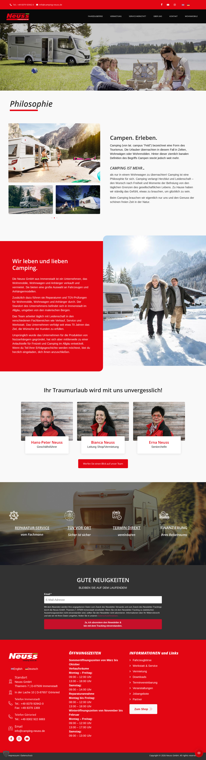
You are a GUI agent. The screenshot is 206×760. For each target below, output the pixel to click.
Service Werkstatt (137, 16)
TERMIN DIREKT (126, 527)
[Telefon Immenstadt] (10, 703)
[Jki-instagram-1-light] (19, 738)
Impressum (13, 755)
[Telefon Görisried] (10, 717)
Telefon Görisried (25, 715)
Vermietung (115, 16)
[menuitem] (183, 5)
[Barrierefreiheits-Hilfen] (199, 753)
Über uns (157, 16)
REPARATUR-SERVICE (32, 527)
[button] (51, 217)
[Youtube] (27, 738)
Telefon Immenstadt (27, 699)
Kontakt (173, 16)
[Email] (10, 728)
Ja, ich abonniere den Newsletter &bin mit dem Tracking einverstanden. (103, 624)
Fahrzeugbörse (95, 16)
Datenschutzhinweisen (108, 616)
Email (47, 594)
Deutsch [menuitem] (33, 668)
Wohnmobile (191, 16)
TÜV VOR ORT (79, 527)
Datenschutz (27, 755)
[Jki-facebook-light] (11, 738)
